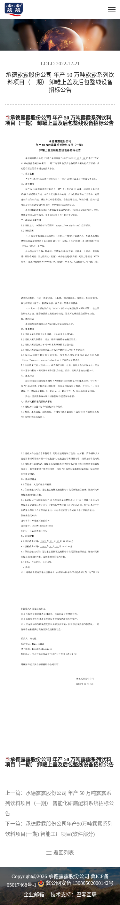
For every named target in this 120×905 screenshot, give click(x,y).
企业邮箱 (34, 895)
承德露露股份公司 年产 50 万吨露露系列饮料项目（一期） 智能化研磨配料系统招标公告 (59, 804)
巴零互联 (86, 895)
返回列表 (63, 853)
